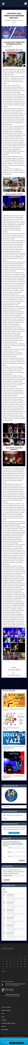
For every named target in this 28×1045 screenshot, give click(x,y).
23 (24, 963)
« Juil (3, 971)
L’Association (4, 1020)
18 (6, 963)
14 (17, 961)
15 (21, 961)
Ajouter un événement (5, 1010)
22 (21, 963)
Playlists (12, 990)
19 (10, 963)
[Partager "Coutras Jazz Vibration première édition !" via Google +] (14, 669)
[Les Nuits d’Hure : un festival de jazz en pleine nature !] (14, 762)
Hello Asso (22, 829)
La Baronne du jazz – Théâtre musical (12, 994)
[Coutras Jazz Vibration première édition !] (14, 32)
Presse (2, 1013)
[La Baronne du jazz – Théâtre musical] (3, 995)
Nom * (10, 848)
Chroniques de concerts (15, 995)
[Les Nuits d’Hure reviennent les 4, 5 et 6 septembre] (3, 984)
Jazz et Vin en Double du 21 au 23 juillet (13, 709)
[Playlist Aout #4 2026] (3, 990)
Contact (2, 1016)
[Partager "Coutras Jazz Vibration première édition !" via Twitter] (11, 669)
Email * (10, 856)
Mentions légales (4, 1029)
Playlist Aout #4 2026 (9, 989)
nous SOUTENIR (14, 832)
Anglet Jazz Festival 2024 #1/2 (11, 727)
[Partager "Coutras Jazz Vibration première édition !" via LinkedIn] (16, 669)
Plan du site (3, 1026)
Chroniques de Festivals (17, 20)
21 (17, 963)
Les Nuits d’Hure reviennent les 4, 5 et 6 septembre (15, 983)
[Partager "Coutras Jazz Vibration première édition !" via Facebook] (8, 669)
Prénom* (10, 852)
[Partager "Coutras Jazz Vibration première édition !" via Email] (19, 669)
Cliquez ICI (5, 818)
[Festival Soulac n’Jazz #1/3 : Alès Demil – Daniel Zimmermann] (14, 738)
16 (24, 961)
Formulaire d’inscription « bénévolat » (8, 1023)
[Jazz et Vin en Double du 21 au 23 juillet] (14, 700)
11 (6, 961)
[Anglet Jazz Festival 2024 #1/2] (14, 719)
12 (10, 961)
